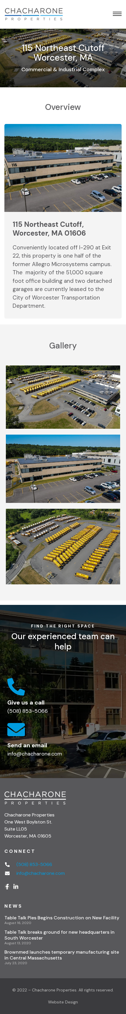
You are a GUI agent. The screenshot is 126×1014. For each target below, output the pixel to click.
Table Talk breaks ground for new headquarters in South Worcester (59, 935)
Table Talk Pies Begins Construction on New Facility (61, 918)
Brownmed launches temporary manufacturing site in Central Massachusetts (61, 955)
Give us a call (26, 702)
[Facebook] (7, 886)
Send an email (27, 745)
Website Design (63, 1002)
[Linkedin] (15, 886)
